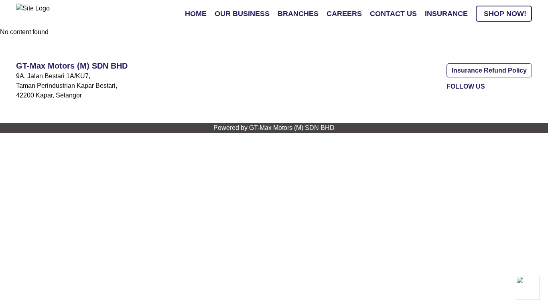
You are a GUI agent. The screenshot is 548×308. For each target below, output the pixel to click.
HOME (196, 14)
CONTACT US (393, 14)
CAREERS (344, 14)
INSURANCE (446, 14)
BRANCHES (298, 14)
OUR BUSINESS (242, 14)
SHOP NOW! (505, 14)
